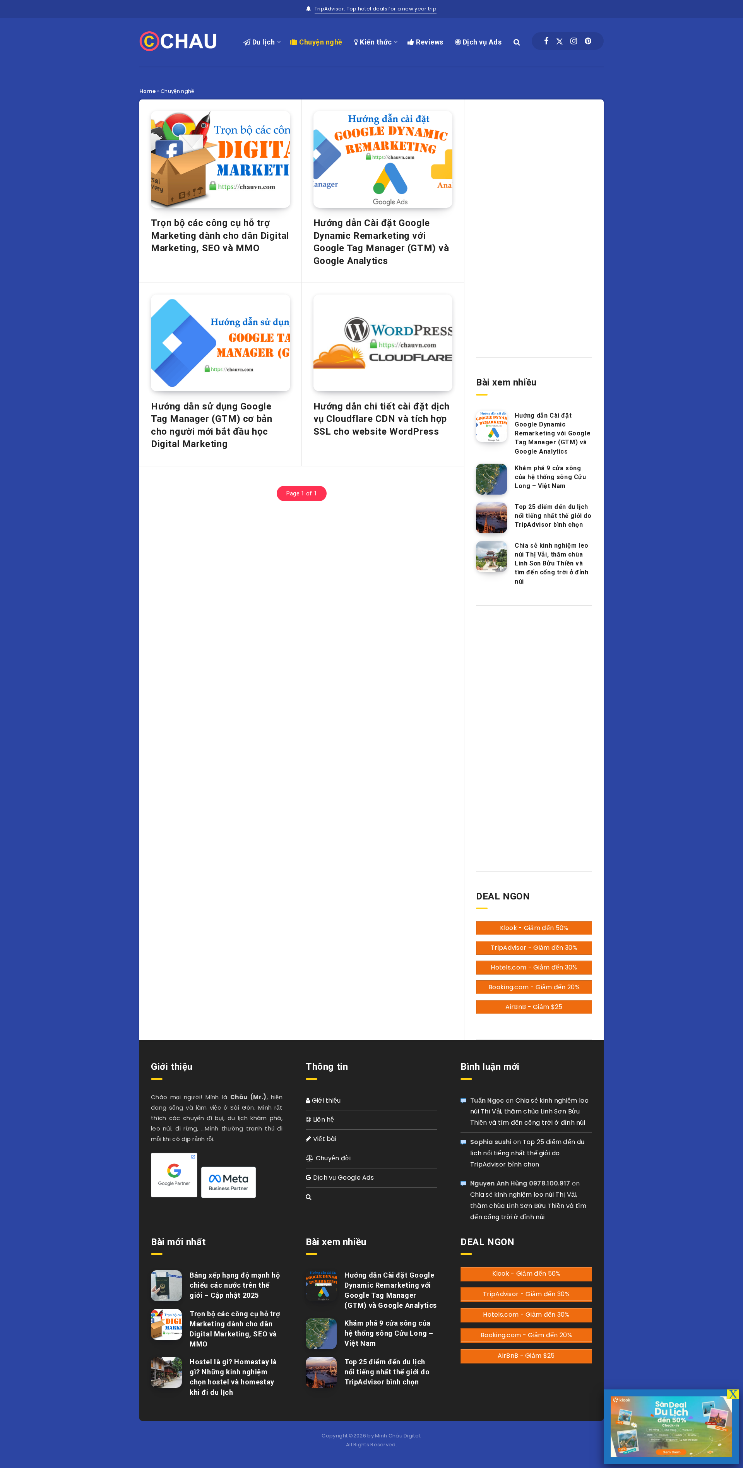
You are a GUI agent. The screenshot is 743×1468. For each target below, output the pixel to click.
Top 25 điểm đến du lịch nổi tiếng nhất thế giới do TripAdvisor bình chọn (553, 515)
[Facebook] (546, 41)
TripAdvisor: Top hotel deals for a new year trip (376, 8)
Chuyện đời (332, 1158)
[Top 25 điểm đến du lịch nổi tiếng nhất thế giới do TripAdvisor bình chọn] (491, 517)
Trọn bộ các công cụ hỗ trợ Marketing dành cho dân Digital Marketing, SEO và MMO (220, 236)
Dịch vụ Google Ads (342, 1177)
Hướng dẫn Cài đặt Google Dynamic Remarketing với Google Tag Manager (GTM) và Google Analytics (381, 242)
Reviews (428, 42)
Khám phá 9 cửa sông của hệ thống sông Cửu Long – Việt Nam (550, 477)
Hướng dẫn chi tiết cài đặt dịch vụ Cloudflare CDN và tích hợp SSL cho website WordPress (381, 419)
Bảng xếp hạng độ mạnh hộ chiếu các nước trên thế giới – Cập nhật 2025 (235, 1285)
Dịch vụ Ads (481, 42)
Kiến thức (375, 42)
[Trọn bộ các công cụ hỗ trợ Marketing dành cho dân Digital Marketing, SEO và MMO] (166, 1324)
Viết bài (323, 1138)
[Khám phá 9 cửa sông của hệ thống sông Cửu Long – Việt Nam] (491, 479)
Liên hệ (322, 1119)
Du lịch (262, 42)
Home (147, 91)
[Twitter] (559, 41)
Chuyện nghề (320, 42)
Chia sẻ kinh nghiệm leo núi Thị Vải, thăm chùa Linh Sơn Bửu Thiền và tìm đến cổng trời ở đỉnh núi (552, 563)
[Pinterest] (588, 41)
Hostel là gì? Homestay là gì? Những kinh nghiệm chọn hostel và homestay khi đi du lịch (233, 1377)
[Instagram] (573, 41)
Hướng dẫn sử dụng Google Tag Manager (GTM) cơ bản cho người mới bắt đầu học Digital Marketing (211, 425)
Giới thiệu (325, 1100)
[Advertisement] (534, 222)
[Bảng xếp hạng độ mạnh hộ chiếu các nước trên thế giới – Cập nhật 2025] (166, 1285)
